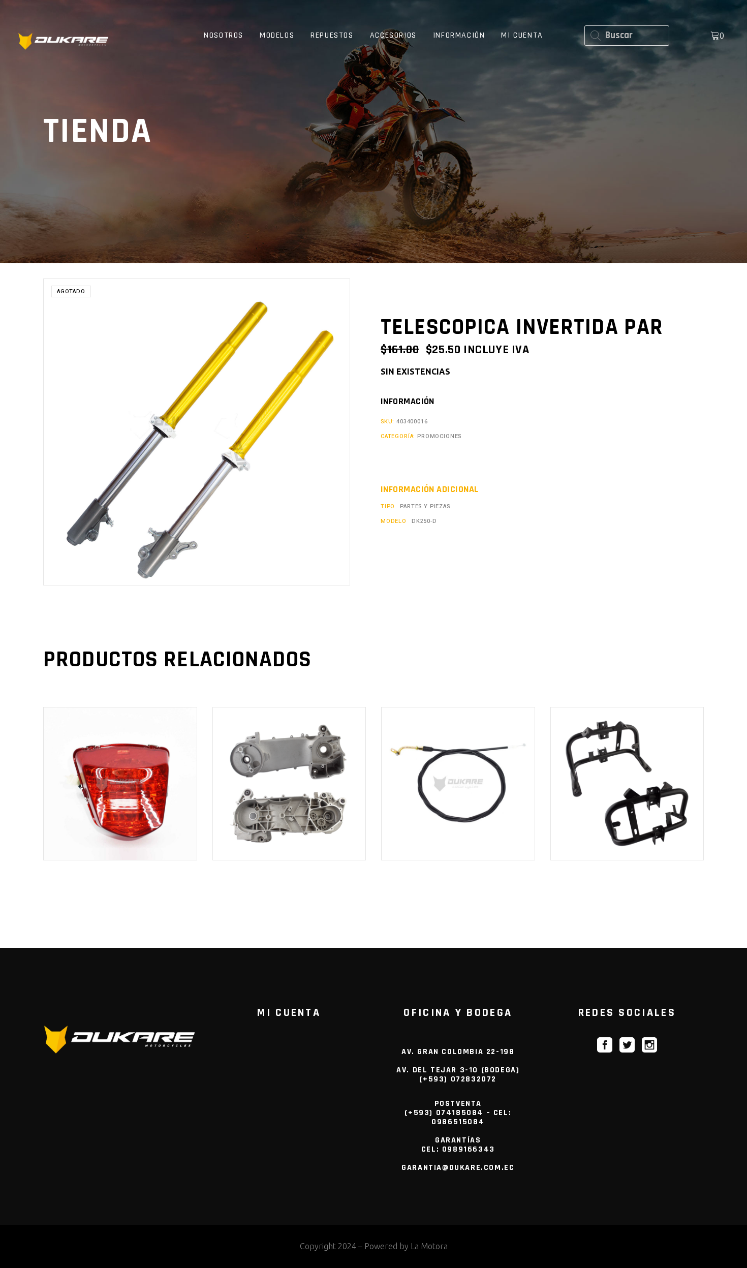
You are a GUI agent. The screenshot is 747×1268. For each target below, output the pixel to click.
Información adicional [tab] (429, 489)
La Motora (429, 1246)
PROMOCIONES (439, 436)
